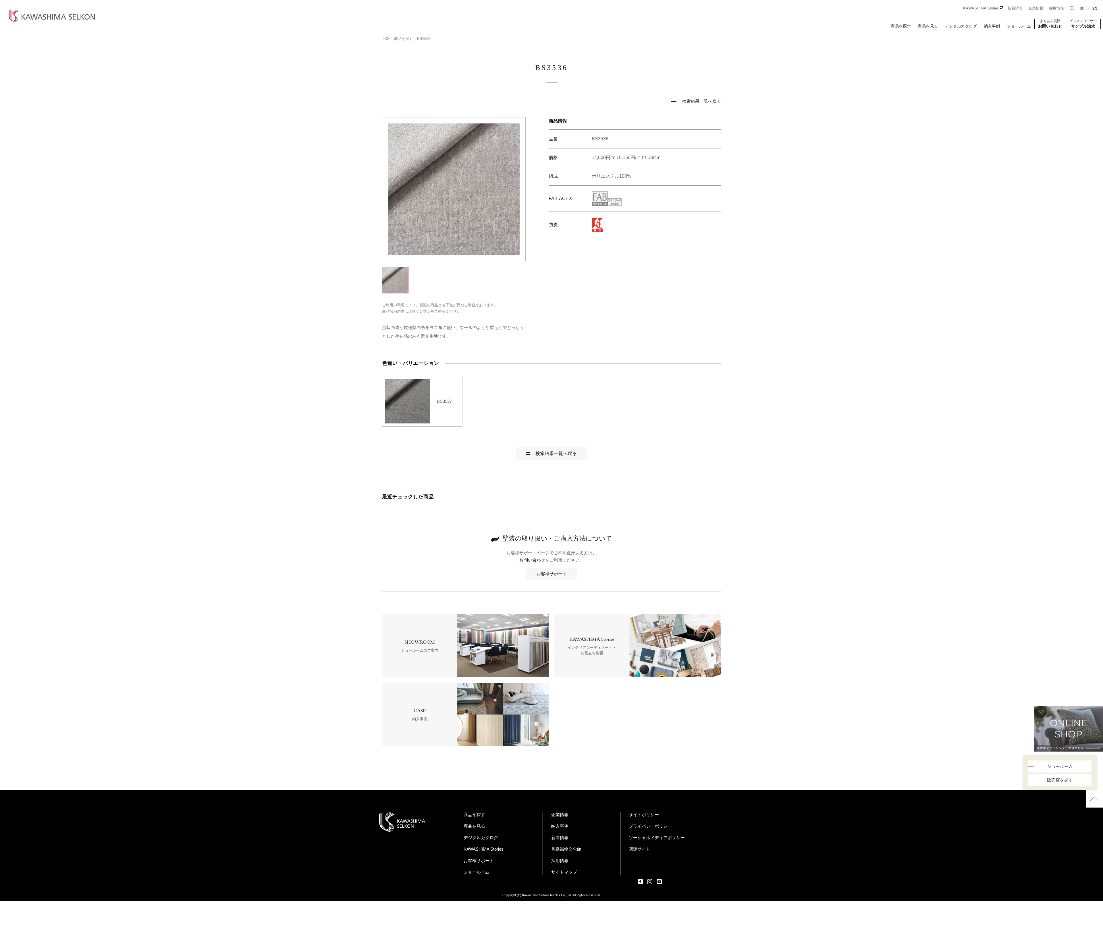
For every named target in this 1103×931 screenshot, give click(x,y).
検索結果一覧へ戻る (701, 101)
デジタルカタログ (961, 26)
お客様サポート (552, 573)
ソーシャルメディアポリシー (657, 837)
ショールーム (1019, 26)
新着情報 (1015, 8)
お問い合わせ (532, 560)
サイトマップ (564, 872)
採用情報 (1056, 8)
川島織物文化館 (566, 849)
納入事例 (992, 26)
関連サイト (639, 849)
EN (1094, 9)
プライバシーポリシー (650, 826)
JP (1087, 9)
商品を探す (901, 26)
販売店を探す (1060, 779)
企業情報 (1035, 8)
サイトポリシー (644, 814)
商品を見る (928, 26)
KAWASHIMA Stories (981, 8)
